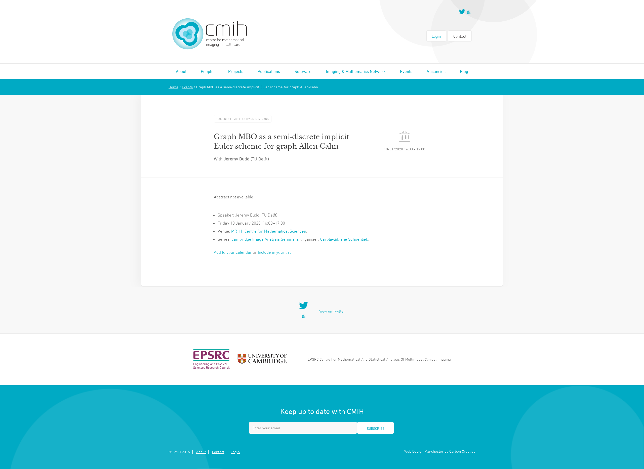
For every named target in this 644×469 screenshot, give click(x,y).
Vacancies (436, 71)
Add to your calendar (233, 252)
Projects (235, 71)
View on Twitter (332, 311)
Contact (459, 36)
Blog (464, 71)
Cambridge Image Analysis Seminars (264, 239)
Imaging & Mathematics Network (356, 71)
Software (303, 71)
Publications (269, 71)
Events (406, 71)
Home (173, 87)
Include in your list (274, 252)
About (181, 71)
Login (436, 36)
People (207, 71)
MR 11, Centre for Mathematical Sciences (268, 231)
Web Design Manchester (424, 451)
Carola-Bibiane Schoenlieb (344, 239)
